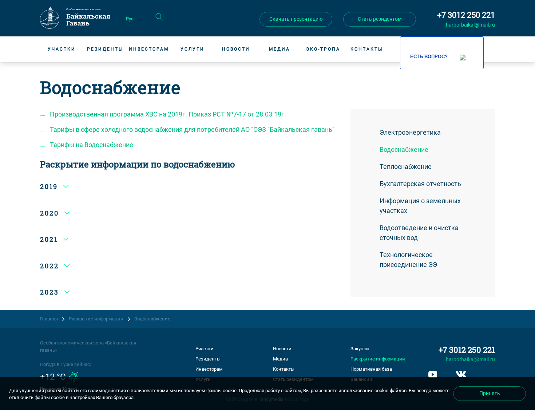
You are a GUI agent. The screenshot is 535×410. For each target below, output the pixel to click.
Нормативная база (371, 369)
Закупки (359, 348)
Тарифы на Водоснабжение (91, 145)
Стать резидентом (379, 19)
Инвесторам (149, 49)
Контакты (366, 49)
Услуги (193, 49)
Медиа (279, 49)
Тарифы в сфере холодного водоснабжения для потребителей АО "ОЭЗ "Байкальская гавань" (192, 129)
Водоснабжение (404, 149)
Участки (62, 49)
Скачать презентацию (295, 19)
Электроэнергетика (410, 132)
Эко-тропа (323, 49)
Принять (489, 393)
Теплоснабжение (406, 166)
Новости (236, 49)
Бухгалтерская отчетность (420, 184)
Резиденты (105, 49)
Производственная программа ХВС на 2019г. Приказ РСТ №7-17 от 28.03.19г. (168, 114)
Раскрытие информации (377, 359)
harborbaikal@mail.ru (470, 25)
